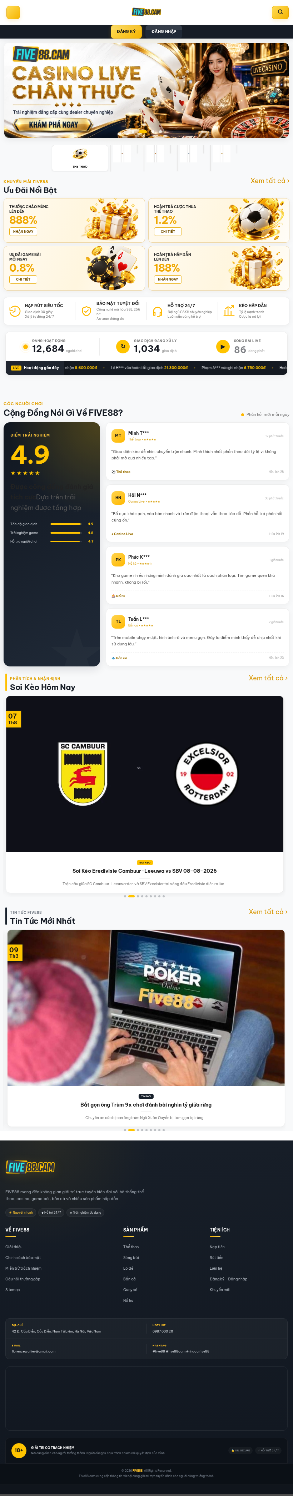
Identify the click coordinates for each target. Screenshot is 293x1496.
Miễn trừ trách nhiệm (23, 1268)
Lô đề (128, 1268)
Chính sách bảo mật (23, 1257)
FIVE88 (138, 1470)
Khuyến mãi (220, 1290)
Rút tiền (216, 1257)
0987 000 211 (163, 1331)
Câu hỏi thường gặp (22, 1279)
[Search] (280, 12)
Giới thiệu (14, 1247)
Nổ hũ (128, 1300)
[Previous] (17, 756)
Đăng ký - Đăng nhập (229, 1279)
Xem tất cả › (269, 180)
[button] (13, 12)
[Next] (272, 756)
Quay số (130, 1290)
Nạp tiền (217, 1247)
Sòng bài (131, 1257)
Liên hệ (216, 1268)
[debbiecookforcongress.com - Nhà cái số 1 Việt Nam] (146, 12)
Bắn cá (129, 1279)
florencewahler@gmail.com (33, 1351)
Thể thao (131, 1247)
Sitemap (12, 1290)
